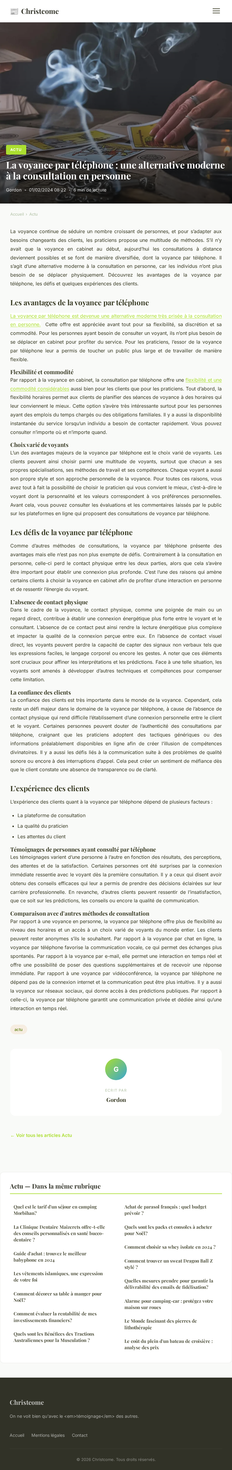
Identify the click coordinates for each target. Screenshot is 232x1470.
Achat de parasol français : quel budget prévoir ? (165, 1210)
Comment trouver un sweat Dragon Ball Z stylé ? (168, 1264)
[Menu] (216, 11)
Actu (16, 149)
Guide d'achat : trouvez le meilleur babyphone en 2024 (50, 1256)
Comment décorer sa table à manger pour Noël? (58, 1297)
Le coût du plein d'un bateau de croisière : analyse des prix (168, 1344)
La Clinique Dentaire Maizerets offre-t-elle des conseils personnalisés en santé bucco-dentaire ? (59, 1233)
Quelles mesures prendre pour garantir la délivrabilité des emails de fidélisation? (168, 1284)
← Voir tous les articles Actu (41, 1135)
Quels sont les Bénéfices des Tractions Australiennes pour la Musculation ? (54, 1337)
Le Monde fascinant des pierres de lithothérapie (160, 1324)
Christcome (34, 11)
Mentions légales (48, 1435)
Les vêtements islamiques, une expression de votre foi (58, 1276)
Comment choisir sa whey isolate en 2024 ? (169, 1247)
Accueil (17, 214)
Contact (80, 1435)
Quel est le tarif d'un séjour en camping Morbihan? (55, 1210)
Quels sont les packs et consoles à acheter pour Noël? (168, 1230)
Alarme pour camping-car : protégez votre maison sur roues (168, 1304)
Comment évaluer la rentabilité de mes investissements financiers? (55, 1317)
